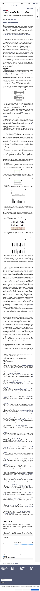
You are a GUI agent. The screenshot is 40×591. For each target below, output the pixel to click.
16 (17, 48)
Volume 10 (8, 5)
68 (26, 318)
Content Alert (16, 563)
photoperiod (6, 34)
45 (18, 277)
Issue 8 (11, 5)
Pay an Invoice (3, 569)
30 (14, 76)
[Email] (3, 521)
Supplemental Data (8, 73)
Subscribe (3, 582)
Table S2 (22, 73)
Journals (3, 5)
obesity (13, 34)
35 (30, 123)
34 (11, 122)
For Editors (12, 570)
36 (31, 123)
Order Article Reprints (30, 8)
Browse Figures (10, 22)
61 (31, 304)
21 (11, 52)
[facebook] (7, 521)
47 (18, 280)
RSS (13, 563)
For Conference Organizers (14, 573)
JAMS (21, 573)
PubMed (32, 365)
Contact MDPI (2, 571)
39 (7, 154)
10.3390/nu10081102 (14, 5)
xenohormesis (27, 34)
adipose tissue (19, 34)
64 (32, 310)
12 (26, 47)
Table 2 (20, 175)
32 (21, 112)
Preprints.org (21, 570)
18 (18, 48)
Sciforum (21, 568)
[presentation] (8, 153)
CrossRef (28, 365)
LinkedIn (31, 568)
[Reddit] (10, 521)
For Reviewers (12, 569)
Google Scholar (24, 365)
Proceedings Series (22, 574)
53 (16, 287)
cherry (30, 34)
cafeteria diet (15, 34)
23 (12, 52)
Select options (3, 579)
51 (5, 285)
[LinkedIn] (6, 521)
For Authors (12, 568)
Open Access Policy (3, 570)
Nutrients (5, 5)
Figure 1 (5, 116)
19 (31, 273)
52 (26, 285)
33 (10, 122)
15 (16, 48)
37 (10, 145)
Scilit (30, 365)
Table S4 (30, 143)
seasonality (10, 34)
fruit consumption (23, 34)
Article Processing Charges (4, 568)
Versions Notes (15, 22)
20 (26, 53)
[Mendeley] (11, 521)
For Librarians (12, 571)
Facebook (31, 569)
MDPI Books (21, 569)
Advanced (37, 3)
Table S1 (16, 73)
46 (11, 280)
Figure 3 (17, 218)
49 (19, 280)
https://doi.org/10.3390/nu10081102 (13, 19)
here (14, 557)
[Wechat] (8, 521)
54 (6, 288)
